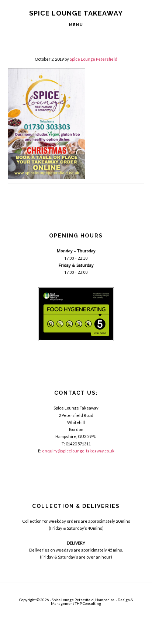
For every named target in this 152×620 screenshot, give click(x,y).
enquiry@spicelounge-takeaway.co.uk (78, 450)
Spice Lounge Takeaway (76, 13)
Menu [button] (76, 25)
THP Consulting (88, 603)
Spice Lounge (63, 599)
